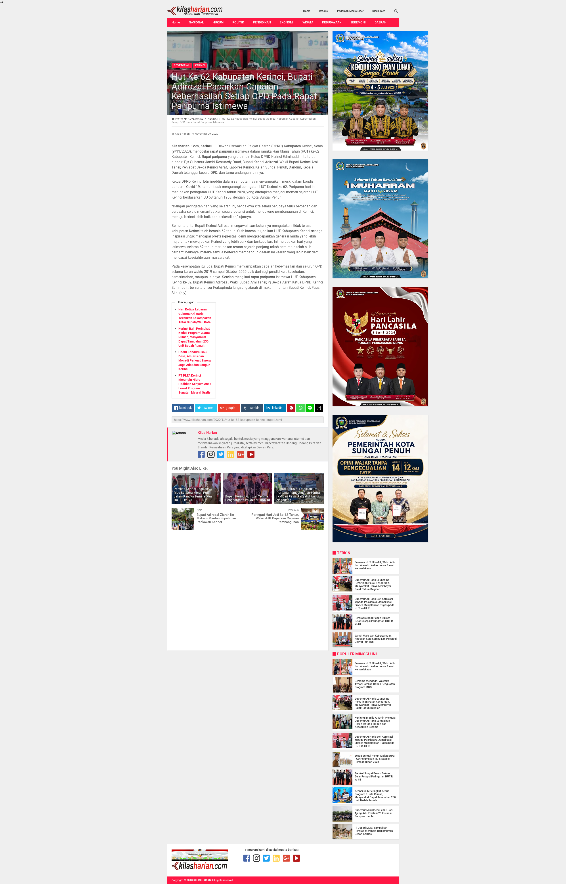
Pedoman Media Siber (350, 11)
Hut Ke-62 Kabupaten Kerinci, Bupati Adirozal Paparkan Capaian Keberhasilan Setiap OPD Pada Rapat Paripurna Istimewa (244, 91)
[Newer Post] (178, 511)
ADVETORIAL (181, 65)
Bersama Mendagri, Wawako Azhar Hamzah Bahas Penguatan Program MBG (375, 684)
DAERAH (380, 22)
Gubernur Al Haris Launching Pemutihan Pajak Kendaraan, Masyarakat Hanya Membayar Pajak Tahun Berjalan (373, 584)
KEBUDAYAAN (332, 22)
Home (306, 11)
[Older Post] (317, 511)
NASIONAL (196, 22)
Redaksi (323, 11)
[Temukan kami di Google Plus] (241, 454)
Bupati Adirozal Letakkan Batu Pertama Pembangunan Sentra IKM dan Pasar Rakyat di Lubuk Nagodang (298, 494)
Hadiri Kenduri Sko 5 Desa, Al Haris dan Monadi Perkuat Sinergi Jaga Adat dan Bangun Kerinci (195, 360)
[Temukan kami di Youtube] (250, 454)
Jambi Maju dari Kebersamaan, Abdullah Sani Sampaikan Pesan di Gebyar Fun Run (376, 638)
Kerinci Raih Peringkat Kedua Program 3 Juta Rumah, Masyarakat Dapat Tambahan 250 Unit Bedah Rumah (194, 337)
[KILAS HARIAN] (202, 10)
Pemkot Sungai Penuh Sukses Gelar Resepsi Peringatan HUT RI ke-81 (374, 621)
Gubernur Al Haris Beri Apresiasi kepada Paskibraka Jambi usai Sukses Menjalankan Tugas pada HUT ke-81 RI (374, 603)
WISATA (307, 22)
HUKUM (218, 22)
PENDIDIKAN (262, 22)
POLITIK (238, 22)
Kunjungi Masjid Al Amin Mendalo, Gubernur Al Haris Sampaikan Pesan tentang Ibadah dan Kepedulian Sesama (375, 722)
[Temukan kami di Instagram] (211, 454)
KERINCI (200, 65)
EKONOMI (287, 22)
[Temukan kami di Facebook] (246, 858)
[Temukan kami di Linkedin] (230, 454)
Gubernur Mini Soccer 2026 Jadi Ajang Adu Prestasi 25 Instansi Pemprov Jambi (374, 813)
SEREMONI (358, 22)
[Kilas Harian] (200, 869)
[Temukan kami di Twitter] (220, 454)
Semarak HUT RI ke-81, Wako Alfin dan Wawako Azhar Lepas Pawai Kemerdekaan (375, 565)
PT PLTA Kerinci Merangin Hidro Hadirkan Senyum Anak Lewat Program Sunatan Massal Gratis (194, 384)
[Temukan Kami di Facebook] (201, 454)
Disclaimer (378, 11)
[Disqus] (248, 590)
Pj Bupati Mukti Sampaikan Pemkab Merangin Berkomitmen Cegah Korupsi (374, 831)
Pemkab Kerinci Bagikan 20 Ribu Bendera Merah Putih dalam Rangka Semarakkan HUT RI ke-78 (193, 494)
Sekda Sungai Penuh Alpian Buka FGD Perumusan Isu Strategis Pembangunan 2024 (375, 758)
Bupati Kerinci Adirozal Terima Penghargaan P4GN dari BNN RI (247, 498)
